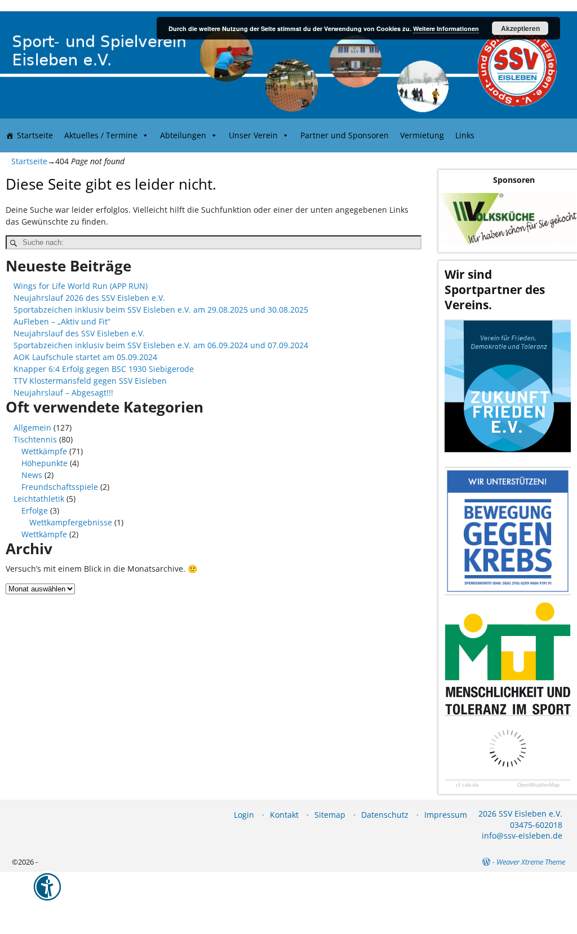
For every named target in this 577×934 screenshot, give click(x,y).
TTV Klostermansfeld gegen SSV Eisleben (90, 380)
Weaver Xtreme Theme (530, 862)
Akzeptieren (520, 28)
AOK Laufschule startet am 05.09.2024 (85, 357)
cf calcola (467, 785)
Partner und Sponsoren (344, 135)
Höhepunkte (44, 463)
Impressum (445, 814)
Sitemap (329, 814)
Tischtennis (35, 439)
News (31, 475)
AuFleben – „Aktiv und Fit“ (62, 321)
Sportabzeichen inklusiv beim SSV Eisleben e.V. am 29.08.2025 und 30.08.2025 (161, 309)
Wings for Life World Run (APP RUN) (81, 285)
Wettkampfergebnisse (70, 522)
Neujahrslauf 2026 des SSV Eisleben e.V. (89, 297)
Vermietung (422, 135)
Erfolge (34, 510)
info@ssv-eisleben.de (522, 835)
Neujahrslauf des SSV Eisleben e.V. (79, 333)
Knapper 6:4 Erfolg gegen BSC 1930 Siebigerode (104, 368)
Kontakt (284, 814)
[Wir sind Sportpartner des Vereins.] (508, 387)
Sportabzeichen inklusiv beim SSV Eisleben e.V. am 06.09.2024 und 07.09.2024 (161, 345)
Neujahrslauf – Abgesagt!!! (63, 392)
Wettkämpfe (44, 451)
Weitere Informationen (446, 28)
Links (464, 135)
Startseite (35, 135)
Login (244, 814)
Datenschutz (385, 814)
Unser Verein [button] (253, 135)
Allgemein (32, 427)
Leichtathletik (39, 498)
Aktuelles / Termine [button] (100, 135)
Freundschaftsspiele (59, 486)
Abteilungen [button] (183, 135)
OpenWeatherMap (538, 785)
